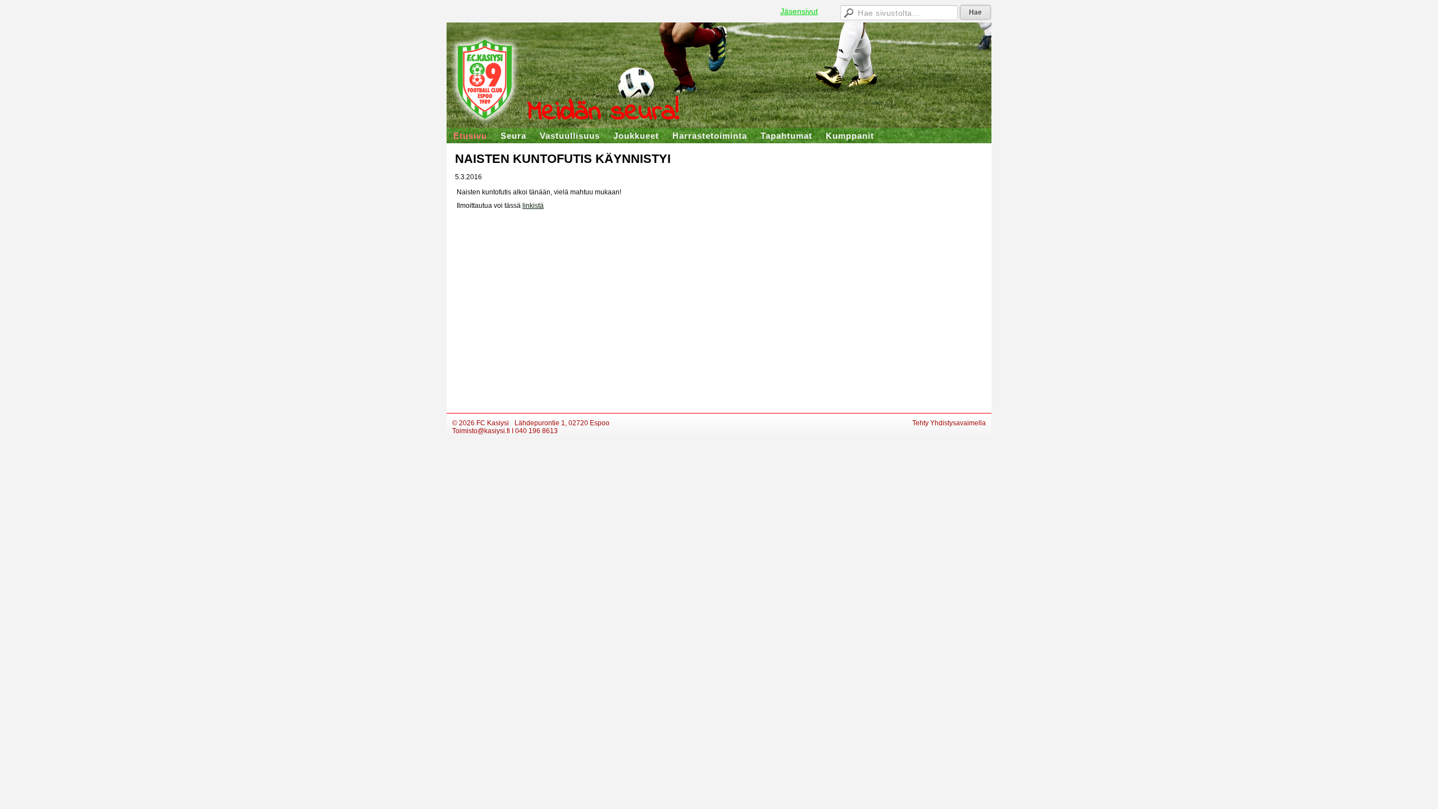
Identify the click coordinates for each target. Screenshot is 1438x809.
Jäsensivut (799, 11)
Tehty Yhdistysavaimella (949, 423)
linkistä (533, 206)
